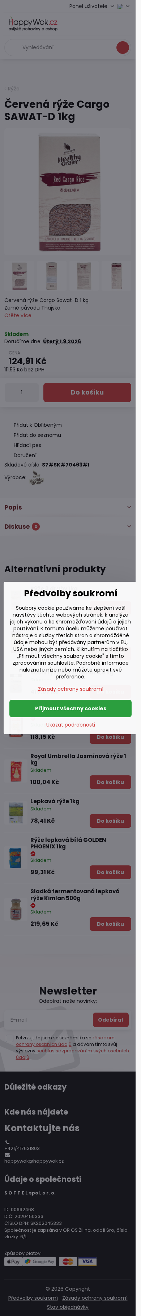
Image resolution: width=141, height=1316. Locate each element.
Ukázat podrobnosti (70, 724)
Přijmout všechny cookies (70, 708)
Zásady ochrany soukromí (70, 689)
